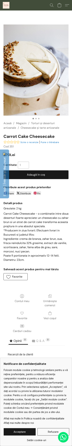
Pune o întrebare (50, 142)
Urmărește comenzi (50, 303)
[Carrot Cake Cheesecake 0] (36, 70)
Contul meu (22, 301)
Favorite (22, 318)
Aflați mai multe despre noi (19, 422)
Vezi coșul (50, 318)
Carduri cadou (22, 331)
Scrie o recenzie (29, 142)
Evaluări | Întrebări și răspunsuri (4, 176)
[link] (36, 439)
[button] (6, 5)
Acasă (7, 123)
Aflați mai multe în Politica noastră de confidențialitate (34, 418)
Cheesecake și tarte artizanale (40, 128)
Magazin (21, 123)
